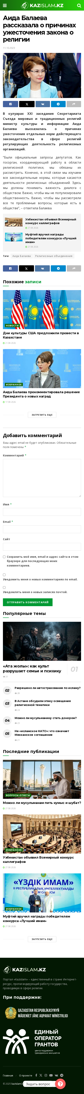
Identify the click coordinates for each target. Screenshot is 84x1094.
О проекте (25, 1075)
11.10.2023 (9, 48)
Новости (12, 325)
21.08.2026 (10, 343)
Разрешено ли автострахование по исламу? (48, 688)
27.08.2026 (32, 227)
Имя (7, 504)
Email (8, 522)
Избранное (14, 384)
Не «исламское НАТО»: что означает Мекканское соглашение (42, 733)
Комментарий (15, 455)
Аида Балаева (22, 256)
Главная (8, 1075)
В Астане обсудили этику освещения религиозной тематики (43, 703)
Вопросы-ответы (18, 795)
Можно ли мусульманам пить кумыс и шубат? (42, 803)
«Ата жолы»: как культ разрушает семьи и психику (32, 668)
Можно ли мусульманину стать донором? (46, 718)
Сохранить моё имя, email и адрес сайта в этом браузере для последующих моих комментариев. (42, 561)
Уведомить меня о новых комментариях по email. (40, 579)
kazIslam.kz (18, 1083)
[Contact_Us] (60, 1084)
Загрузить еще (42, 414)
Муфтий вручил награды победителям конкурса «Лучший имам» (50, 238)
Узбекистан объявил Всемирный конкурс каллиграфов (50, 221)
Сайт (6, 539)
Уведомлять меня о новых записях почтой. (35, 592)
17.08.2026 (10, 402)
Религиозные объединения (53, 256)
